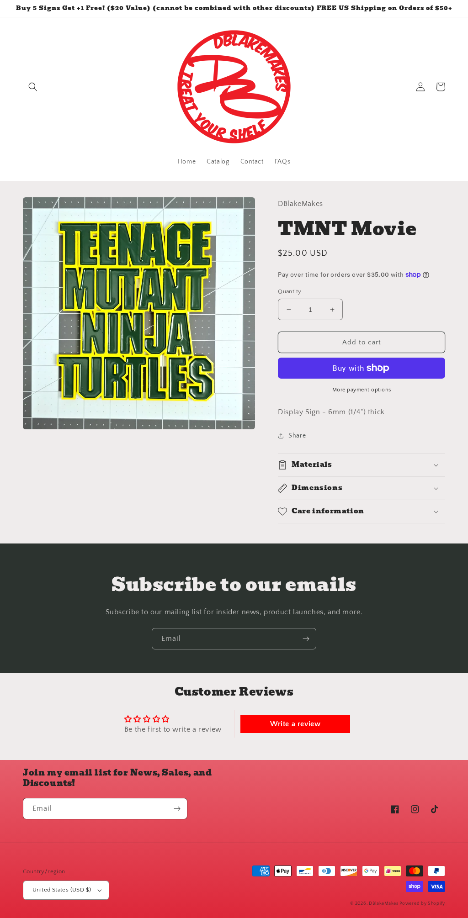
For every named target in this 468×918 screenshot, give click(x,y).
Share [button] (297, 435)
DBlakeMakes (384, 903)
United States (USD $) (61, 889)
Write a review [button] (295, 724)
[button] (33, 87)
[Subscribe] (306, 638)
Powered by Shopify (422, 903)
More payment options (361, 390)
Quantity (289, 291)
